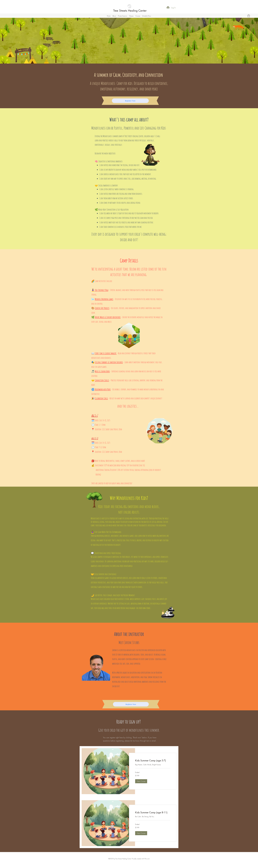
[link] (152, 760)
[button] (122, 15)
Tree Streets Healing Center (130, 10)
